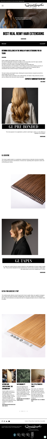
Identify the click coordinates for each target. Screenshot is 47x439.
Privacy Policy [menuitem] (31, 421)
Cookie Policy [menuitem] (37, 421)
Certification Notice (32, 437)
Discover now (21, 1)
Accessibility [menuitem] (43, 421)
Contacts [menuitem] (26, 421)
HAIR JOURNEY (43, 81)
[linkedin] (6, 421)
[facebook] (2, 421)
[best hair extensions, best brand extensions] (3, 5)
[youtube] (9, 421)
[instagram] (4, 421)
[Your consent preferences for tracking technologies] (45, 437)
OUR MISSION (4, 57)
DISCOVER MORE (23, 38)
